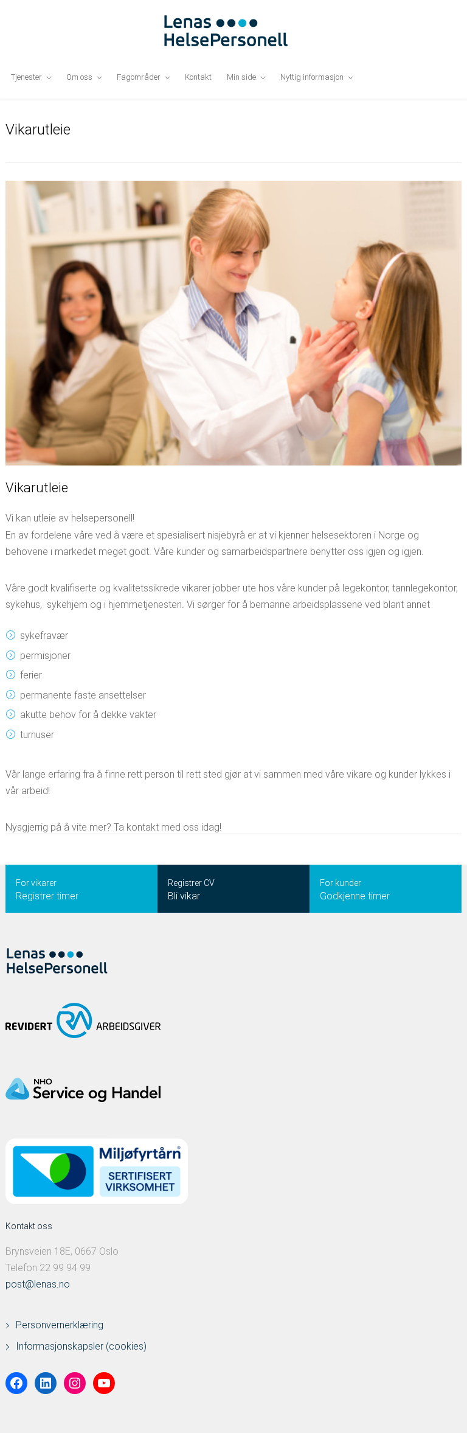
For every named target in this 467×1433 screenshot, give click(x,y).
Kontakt (198, 77)
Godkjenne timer (355, 896)
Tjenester (26, 77)
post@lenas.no (37, 1284)
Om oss (79, 77)
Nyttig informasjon (312, 77)
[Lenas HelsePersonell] (233, 31)
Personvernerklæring (59, 1325)
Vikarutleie (36, 487)
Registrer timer (47, 896)
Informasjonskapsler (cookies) (81, 1346)
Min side (241, 77)
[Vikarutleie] (233, 323)
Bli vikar (184, 896)
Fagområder (139, 77)
